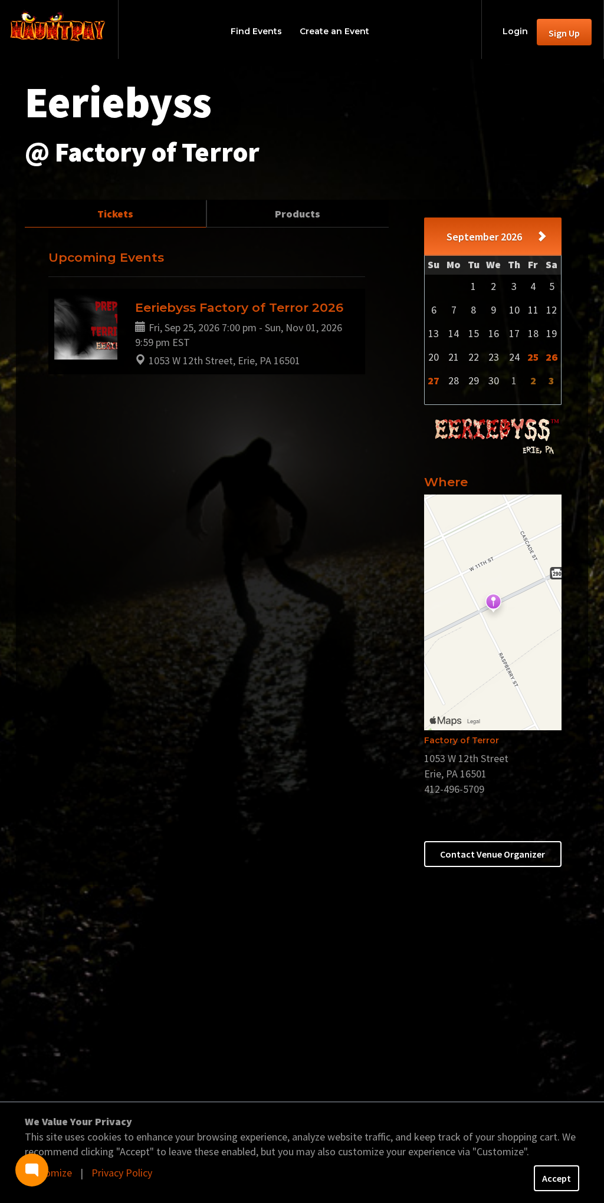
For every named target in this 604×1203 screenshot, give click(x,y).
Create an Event (334, 31)
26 (551, 357)
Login (515, 31)
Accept (556, 1178)
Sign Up (564, 33)
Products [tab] (297, 213)
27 (433, 380)
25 (533, 357)
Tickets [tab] (115, 213)
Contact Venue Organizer (492, 854)
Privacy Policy (121, 1172)
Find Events (256, 31)
